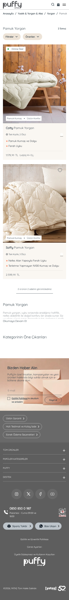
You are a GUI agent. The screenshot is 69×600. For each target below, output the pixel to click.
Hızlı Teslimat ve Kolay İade (21, 426)
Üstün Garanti (13, 418)
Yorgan (50, 13)
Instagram (16, 494)
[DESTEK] (34, 480)
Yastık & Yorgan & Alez (30, 13)
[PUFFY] (34, 471)
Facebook (40, 494)
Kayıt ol (53, 400)
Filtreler (10, 36)
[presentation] (34, 306)
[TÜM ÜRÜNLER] (34, 453)
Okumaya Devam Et (15, 321)
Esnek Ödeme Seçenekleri (20, 434)
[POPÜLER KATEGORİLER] (34, 462)
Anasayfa (8, 13)
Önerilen (30, 36)
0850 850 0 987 (20, 508)
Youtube (52, 494)
